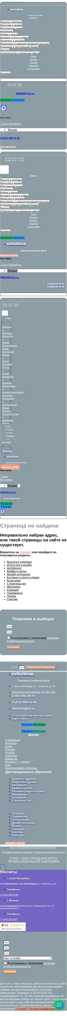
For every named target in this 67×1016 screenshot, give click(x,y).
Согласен (21, 1009)
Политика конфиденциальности (49, 852)
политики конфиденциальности (33, 640)
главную (25, 552)
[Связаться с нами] (59, 1005)
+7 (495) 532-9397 (8, 919)
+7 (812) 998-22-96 (9, 895)
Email (15, 667)
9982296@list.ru (25, 93)
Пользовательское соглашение (17, 852)
